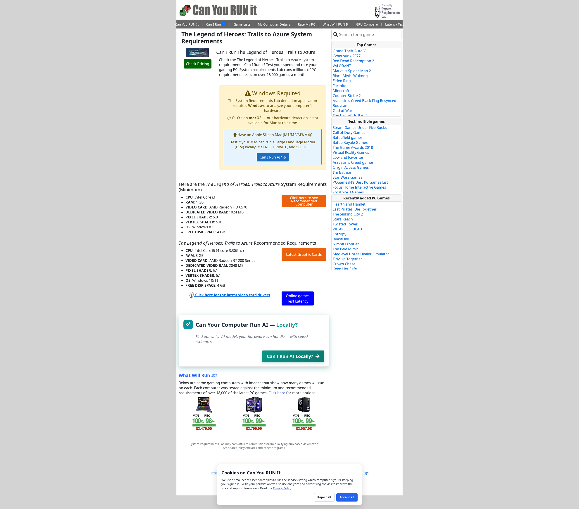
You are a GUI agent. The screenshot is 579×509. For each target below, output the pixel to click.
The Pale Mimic (345, 248)
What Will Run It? (198, 375)
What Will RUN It (335, 24)
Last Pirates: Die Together (355, 209)
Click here (276, 392)
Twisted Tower (345, 224)
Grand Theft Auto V (349, 50)
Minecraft (341, 90)
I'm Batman (342, 172)
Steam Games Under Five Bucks (360, 127)
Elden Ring (342, 80)
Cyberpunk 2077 (347, 55)
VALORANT (342, 65)
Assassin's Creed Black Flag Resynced (364, 100)
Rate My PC (306, 24)
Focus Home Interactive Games (359, 187)
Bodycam (341, 105)
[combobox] (369, 34)
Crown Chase (344, 263)
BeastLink (341, 239)
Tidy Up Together (347, 258)
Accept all (347, 497)
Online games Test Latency (298, 298)
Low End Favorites (348, 157)
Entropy (339, 234)
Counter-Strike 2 (347, 95)
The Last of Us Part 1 (350, 115)
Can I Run (215, 24)
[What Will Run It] (203, 404)
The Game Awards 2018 (353, 147)
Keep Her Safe (345, 268)
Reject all (324, 497)
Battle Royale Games (350, 142)
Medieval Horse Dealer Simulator (361, 253)
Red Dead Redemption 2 (353, 60)
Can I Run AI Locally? (290, 356)
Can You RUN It (187, 24)
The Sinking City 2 (348, 214)
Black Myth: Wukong (350, 75)
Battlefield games (348, 137)
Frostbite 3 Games (348, 192)
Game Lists (242, 24)
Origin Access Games (351, 167)
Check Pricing (197, 63)
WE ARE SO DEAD (347, 229)
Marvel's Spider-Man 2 (352, 70)
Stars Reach (343, 219)
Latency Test (394, 24)
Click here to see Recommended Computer (304, 201)
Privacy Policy (282, 488)
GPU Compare (367, 24)
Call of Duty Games (349, 132)
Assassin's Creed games (353, 162)
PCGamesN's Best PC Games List (360, 182)
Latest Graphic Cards (304, 254)
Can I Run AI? (271, 157)
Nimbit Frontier (346, 243)
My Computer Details (274, 24)
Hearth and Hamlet (349, 204)
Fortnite (339, 85)
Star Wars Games (347, 177)
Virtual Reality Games (351, 152)
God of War (342, 110)
